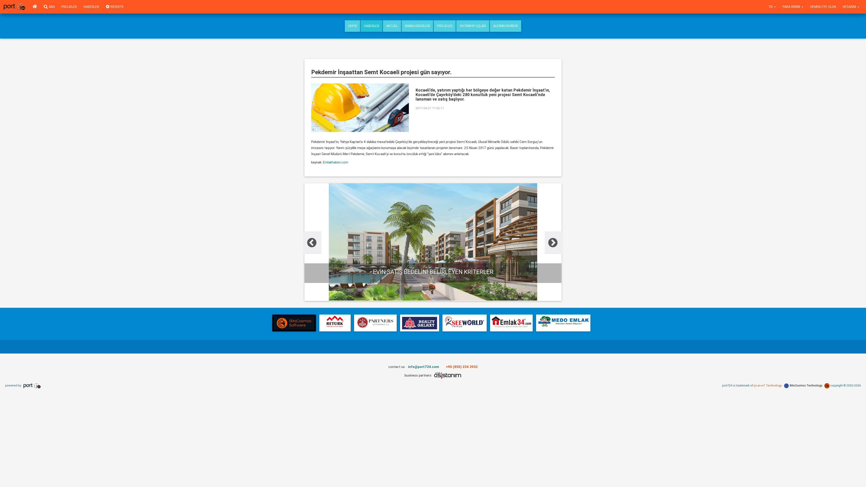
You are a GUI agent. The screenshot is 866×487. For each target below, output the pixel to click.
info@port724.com (423, 367)
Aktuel (392, 26)
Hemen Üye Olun (823, 7)
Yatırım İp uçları (473, 26)
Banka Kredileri (417, 26)
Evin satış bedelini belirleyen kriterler (432, 272)
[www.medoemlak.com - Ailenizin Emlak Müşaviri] (563, 323)
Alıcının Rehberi (505, 26)
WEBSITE (116, 7)
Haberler (91, 7)
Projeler (69, 7)
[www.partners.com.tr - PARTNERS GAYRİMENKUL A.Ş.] (375, 323)
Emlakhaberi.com (335, 162)
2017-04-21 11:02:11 (430, 108)
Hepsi (352, 26)
